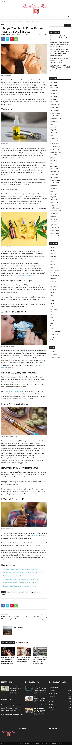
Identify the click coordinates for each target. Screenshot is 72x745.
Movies (40, 17)
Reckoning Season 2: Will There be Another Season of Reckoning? (40, 688)
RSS (65, 743)
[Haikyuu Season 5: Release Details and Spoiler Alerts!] (29, 710)
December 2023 (55, 110)
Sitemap (60, 743)
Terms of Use (52, 743)
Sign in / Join (4, 1)
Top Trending (54, 334)
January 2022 (54, 174)
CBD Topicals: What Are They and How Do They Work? (15, 688)
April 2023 (53, 132)
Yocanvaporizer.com (15, 391)
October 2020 (54, 208)
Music (52, 315)
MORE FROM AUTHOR (22, 643)
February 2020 (54, 227)
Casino (52, 264)
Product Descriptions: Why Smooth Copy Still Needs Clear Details (59, 38)
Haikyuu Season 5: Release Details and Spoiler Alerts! (39, 710)
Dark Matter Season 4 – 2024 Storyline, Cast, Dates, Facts (10, 618)
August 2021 (54, 188)
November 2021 (55, 180)
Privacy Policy (44, 743)
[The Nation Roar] (36, 9)
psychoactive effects (27, 275)
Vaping (4, 594)
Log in (52, 351)
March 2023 (54, 135)
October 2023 (54, 116)
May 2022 (53, 163)
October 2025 (54, 91)
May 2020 (53, 222)
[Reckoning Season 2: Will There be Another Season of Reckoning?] (29, 688)
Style (51, 323)
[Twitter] (7, 39)
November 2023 (55, 113)
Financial (53, 284)
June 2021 (53, 194)
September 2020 (55, 211)
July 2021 (53, 191)
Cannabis (9, 592)
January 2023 (54, 141)
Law (51, 306)
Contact (27, 743)
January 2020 (54, 230)
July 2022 (53, 158)
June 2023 (53, 127)
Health (26, 592)
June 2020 (53, 219)
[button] (68, 17)
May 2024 (53, 99)
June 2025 (53, 96)
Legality (38, 592)
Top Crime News (55, 331)
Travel (62, 17)
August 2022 (54, 155)
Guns (52, 298)
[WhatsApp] (16, 39)
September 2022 (55, 152)
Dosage (21, 592)
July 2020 (53, 216)
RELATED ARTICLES (8, 643)
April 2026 (53, 85)
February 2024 (54, 104)
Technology (54, 326)
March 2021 (54, 202)
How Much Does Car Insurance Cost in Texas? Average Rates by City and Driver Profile (60, 44)
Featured (53, 281)
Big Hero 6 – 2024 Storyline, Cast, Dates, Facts (36, 618)
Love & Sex (53, 309)
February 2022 (54, 172)
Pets (51, 317)
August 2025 (54, 93)
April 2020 (53, 225)
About (22, 743)
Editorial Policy (35, 743)
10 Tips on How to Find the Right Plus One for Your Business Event (23, 659)
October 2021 (54, 183)
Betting (52, 250)
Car (51, 261)
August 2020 (54, 213)
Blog (51, 253)
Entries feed (54, 354)
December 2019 (55, 233)
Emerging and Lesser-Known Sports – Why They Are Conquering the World (59, 60)
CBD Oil (15, 592)
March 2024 (54, 102)
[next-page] (5, 667)
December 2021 (55, 177)
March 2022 (54, 169)
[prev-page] (2, 667)
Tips (7, 21)
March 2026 (54, 88)
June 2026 (53, 82)
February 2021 (54, 205)
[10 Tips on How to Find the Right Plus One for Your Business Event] (24, 651)
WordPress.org (55, 357)
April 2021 (53, 199)
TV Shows (46, 17)
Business (9, 17)
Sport (57, 17)
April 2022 (53, 166)
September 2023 (55, 118)
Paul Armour (6, 34)
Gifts (51, 295)
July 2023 (53, 124)
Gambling (53, 289)
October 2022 (54, 149)
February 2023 (54, 138)
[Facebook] (3, 39)
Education (17, 17)
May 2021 (53, 197)
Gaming (34, 17)
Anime (52, 17)
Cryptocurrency (55, 270)
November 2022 (55, 146)
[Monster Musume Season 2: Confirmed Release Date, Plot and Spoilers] (29, 698)
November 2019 (55, 236)
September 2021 (55, 186)
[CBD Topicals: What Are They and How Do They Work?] (5, 688)
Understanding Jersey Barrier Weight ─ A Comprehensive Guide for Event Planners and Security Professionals (60, 68)
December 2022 (55, 144)
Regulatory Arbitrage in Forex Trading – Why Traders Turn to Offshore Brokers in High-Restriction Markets (59, 52)
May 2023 (53, 130)
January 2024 (54, 107)
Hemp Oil (32, 592)
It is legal (34, 535)
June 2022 (53, 160)
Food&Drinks (54, 287)
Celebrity (53, 267)
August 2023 (54, 121)
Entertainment (25, 17)
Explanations (54, 278)
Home (3, 17)
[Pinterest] (12, 39)
